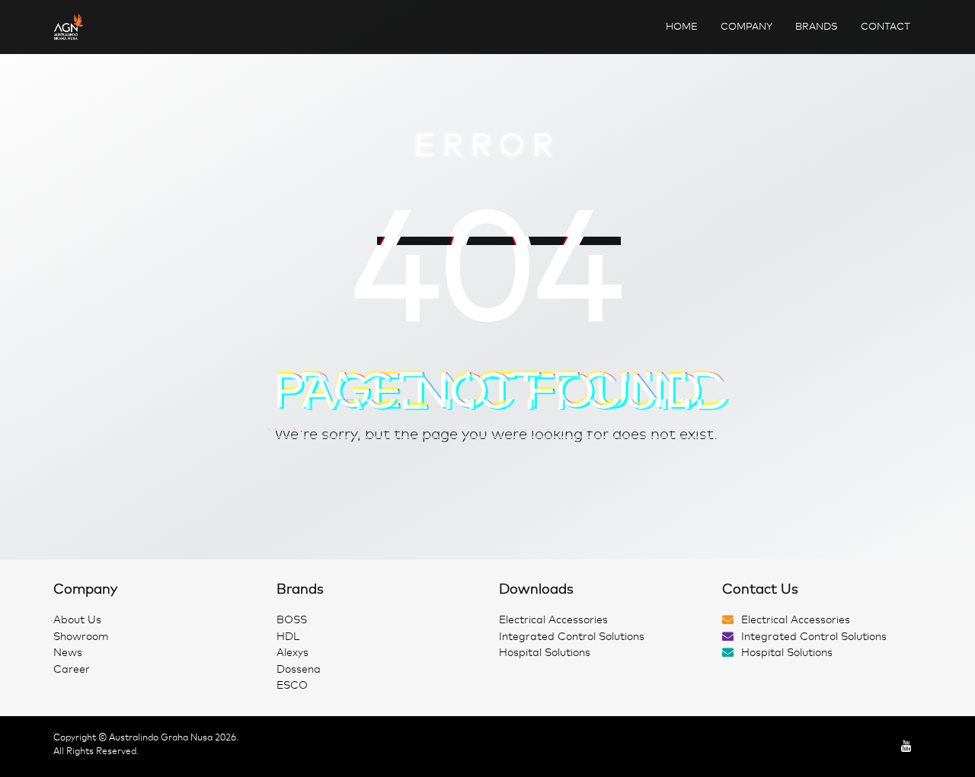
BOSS (292, 619)
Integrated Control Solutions (571, 636)
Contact (885, 26)
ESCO (292, 685)
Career (71, 669)
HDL (288, 636)
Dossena (299, 669)
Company (746, 26)
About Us (77, 619)
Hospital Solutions (544, 652)
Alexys (292, 652)
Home (682, 26)
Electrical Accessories (553, 619)
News (67, 652)
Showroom (81, 636)
